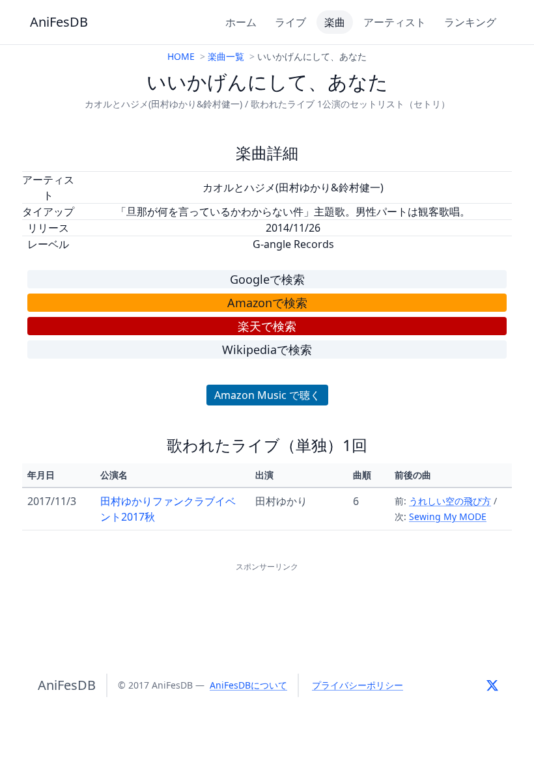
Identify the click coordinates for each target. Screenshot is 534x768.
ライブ (290, 22)
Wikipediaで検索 (267, 349)
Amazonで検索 (267, 302)
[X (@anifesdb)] (492, 685)
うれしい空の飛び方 (450, 501)
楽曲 (334, 22)
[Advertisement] (267, 604)
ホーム (241, 22)
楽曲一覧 (226, 56)
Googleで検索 (267, 279)
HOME (181, 56)
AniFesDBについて (248, 685)
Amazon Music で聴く (267, 395)
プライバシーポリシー (357, 685)
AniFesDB (59, 22)
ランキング (470, 22)
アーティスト (394, 22)
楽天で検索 (267, 326)
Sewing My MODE (447, 516)
